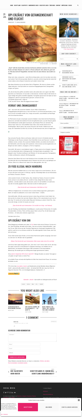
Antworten (53, 321)
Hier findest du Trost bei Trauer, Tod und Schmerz (48, 308)
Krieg (28, 284)
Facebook (29, 396)
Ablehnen (49, 407)
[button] (79, 400)
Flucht (23, 284)
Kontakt (58, 5)
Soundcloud (6, 397)
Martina (16, 321)
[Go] (77, 58)
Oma (33, 284)
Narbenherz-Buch (34, 5)
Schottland (17, 5)
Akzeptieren (28, 407)
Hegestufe (11, 22)
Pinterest (34, 396)
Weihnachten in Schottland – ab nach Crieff (68, 105)
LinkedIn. (13, 397)
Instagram (24, 396)
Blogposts (25, 5)
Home (11, 5)
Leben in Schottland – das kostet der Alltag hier (68, 98)
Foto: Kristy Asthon (69, 49)
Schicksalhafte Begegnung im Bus (14, 307)
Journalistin (20, 266)
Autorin (25, 266)
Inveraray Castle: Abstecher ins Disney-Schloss (69, 78)
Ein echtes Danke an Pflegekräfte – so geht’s (32, 308)
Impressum (5, 414)
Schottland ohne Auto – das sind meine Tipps (70, 85)
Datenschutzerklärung (48, 394)
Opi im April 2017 (29, 254)
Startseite (25, 279)
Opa (37, 284)
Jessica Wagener (20, 22)
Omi (32, 224)
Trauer (41, 284)
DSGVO (70, 5)
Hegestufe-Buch (44, 5)
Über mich (52, 5)
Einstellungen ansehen (70, 407)
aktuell (31, 279)
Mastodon (19, 396)
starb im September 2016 (17, 254)
